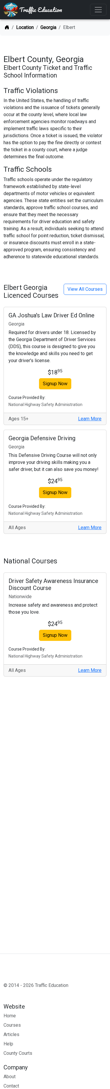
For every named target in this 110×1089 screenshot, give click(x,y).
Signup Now (55, 383)
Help (8, 1044)
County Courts (18, 1053)
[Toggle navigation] (98, 10)
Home (10, 1016)
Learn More (89, 419)
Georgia (48, 27)
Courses (12, 1025)
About (10, 1076)
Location (25, 27)
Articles (11, 1034)
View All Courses (85, 289)
